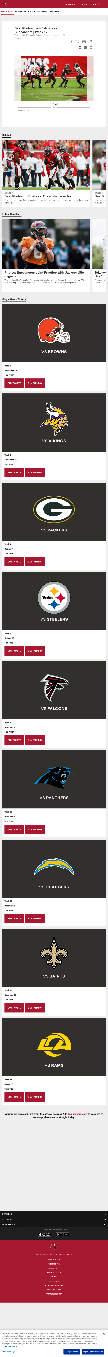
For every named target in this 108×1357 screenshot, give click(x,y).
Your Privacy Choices (54, 1285)
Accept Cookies (71, 1352)
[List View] (91, 48)
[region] (54, 1343)
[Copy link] (90, 42)
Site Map (54, 1277)
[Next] (68, 103)
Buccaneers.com (77, 1113)
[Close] (104, 1334)
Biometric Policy (54, 1272)
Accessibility (54, 1268)
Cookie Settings (54, 1290)
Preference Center (54, 1294)
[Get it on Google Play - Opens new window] (62, 1236)
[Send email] (84, 43)
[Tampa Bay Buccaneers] (54, 1246)
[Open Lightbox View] (54, 85)
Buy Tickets (14, 383)
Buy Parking (35, 383)
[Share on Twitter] (78, 43)
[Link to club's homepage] (5, 3)
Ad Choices (54, 1281)
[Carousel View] (80, 48)
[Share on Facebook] (71, 43)
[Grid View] (85, 48)
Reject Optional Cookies (93, 1352)
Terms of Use (54, 1264)
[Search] (100, 4)
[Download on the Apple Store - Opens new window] (44, 1235)
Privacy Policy (54, 1259)
